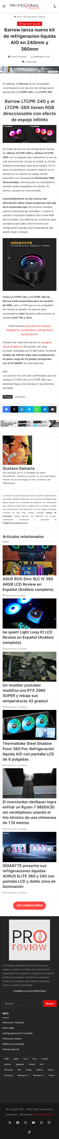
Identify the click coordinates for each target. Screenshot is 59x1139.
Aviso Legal (8, 1028)
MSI (19, 1070)
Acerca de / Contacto (13, 1022)
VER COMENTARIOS (30, 905)
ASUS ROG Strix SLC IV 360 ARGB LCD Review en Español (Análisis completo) (28, 584)
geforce (7, 1064)
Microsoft (8, 1070)
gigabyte (20, 1064)
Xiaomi (52, 1075)
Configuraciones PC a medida (17, 1033)
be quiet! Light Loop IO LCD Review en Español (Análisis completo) (28, 637)
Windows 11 (38, 1075)
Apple (16, 1058)
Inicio (19, 16)
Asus (25, 1058)
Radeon (39, 1070)
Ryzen (51, 1070)
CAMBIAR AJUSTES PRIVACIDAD (29, 991)
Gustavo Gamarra (18, 56)
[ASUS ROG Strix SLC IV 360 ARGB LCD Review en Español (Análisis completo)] (29, 574)
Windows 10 (23, 1075)
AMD (6, 1058)
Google (32, 1064)
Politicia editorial (10, 1049)
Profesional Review (43, 1114)
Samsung (8, 1075)
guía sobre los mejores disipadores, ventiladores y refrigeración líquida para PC (29, 330)
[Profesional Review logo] (24, 6)
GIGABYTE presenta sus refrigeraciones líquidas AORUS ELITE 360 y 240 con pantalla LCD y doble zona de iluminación (29, 876)
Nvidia (29, 1070)
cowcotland (20, 397)
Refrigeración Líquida (34, 16)
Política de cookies (11, 1038)
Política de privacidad (13, 1044)
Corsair (44, 1058)
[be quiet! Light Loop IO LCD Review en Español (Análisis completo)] (29, 627)
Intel (42, 1064)
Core (34, 1058)
